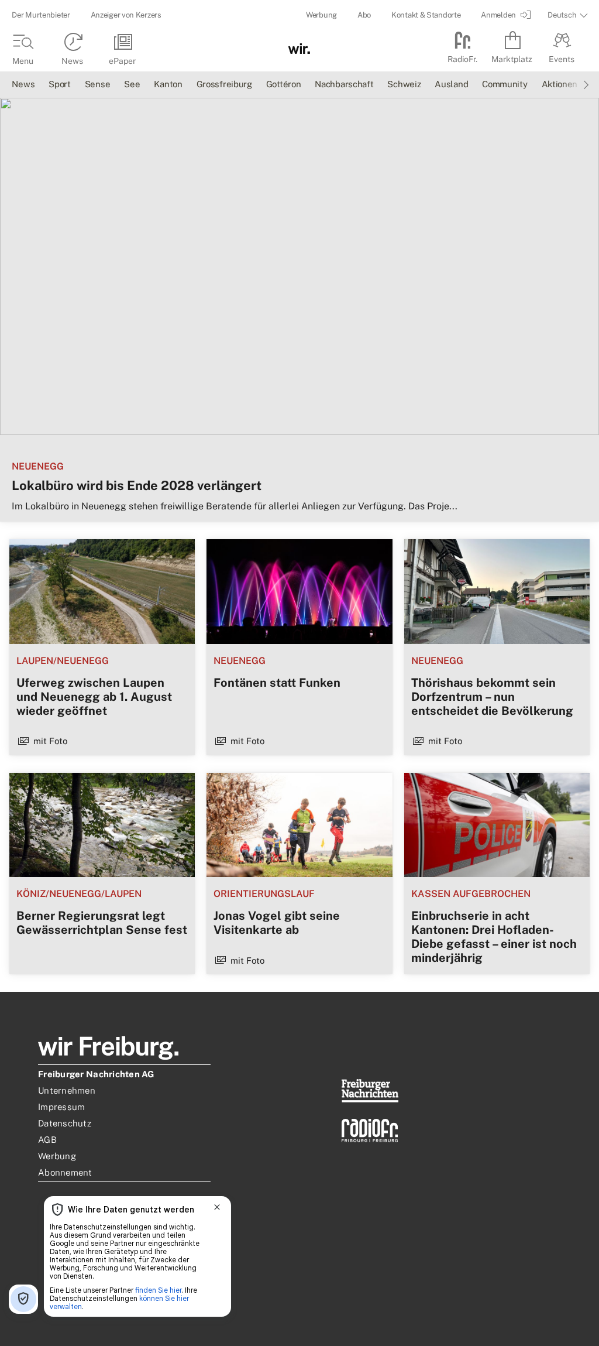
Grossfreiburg (224, 84)
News (23, 84)
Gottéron (283, 84)
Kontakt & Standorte (425, 15)
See (132, 84)
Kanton (168, 84)
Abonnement (65, 1172)
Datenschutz (64, 1123)
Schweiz (404, 84)
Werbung (321, 15)
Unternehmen (66, 1090)
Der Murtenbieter (41, 15)
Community (504, 84)
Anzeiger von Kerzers (126, 15)
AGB (47, 1140)
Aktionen (560, 84)
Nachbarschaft (344, 84)
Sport (60, 84)
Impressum (61, 1107)
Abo (364, 15)
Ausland (451, 84)
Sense (98, 84)
